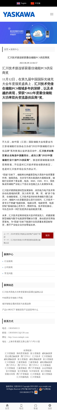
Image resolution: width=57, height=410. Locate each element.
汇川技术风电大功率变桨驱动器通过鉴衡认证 (22, 292)
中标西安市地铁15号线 (12, 298)
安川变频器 (11, 371)
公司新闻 (8, 267)
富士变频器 (35, 353)
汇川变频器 (10, 353)
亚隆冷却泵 (10, 374)
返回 (47, 235)
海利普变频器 (23, 353)
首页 (6, 49)
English (23, 3)
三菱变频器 (22, 362)
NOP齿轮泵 (34, 371)
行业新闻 (8, 261)
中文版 (37, 3)
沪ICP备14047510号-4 (29, 389)
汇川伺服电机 (23, 377)
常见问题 (8, 273)
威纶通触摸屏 (10, 359)
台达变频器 (47, 368)
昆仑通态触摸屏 (12, 356)
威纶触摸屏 (47, 353)
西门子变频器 (34, 368)
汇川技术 (36, 356)
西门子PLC (26, 356)
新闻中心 (15, 49)
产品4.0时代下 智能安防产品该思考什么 (20, 310)
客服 (36, 408)
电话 (21, 408)
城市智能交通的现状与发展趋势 (16, 304)
